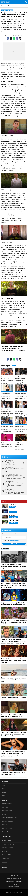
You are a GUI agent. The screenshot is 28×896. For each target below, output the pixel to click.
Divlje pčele (5, 824)
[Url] (20, 38)
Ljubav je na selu (13, 5)
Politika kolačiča (6, 884)
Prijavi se (14, 543)
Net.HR (4, 863)
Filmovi (4, 788)
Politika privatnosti (10, 881)
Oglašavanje (19, 881)
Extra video (6, 841)
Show (4, 501)
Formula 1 (5, 831)
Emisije (4, 792)
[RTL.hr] (5, 2)
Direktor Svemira (7, 828)
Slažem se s (11, 540)
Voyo (3, 795)
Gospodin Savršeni (7, 821)
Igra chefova (5, 807)
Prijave (5, 867)
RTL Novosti (6, 530)
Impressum (9, 878)
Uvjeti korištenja (17, 878)
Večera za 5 (23, 5)
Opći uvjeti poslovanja (13, 886)
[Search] (26, 2)
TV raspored (6, 836)
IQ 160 (4, 814)
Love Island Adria (7, 803)
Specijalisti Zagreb (7, 810)
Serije (3, 785)
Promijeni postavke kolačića (18, 884)
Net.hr (13, 366)
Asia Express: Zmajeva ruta (9, 817)
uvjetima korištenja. (14, 540)
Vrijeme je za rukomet (8, 844)
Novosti (5, 782)
